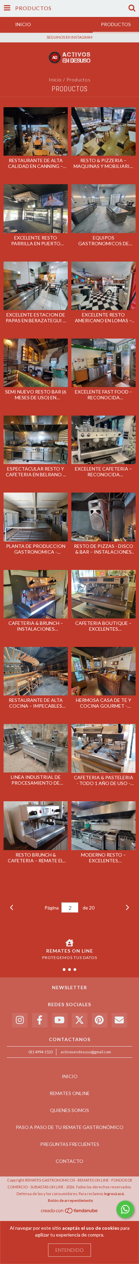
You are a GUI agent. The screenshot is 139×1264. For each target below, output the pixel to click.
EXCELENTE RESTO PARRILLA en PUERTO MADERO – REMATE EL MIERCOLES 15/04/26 (35, 240)
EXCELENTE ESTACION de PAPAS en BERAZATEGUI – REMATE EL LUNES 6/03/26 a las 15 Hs (35, 317)
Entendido (69, 1250)
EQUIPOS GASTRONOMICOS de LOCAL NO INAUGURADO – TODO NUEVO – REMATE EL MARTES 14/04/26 (103, 240)
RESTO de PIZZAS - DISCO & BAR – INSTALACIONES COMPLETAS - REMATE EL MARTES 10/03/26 (103, 549)
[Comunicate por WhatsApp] (125, 1209)
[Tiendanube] (69, 1212)
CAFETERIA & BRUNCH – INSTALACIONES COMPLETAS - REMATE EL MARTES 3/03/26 (35, 626)
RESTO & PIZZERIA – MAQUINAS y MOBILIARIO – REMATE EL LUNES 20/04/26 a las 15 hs (104, 163)
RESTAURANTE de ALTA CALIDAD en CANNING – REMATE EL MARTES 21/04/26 (35, 163)
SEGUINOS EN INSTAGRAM (69, 37)
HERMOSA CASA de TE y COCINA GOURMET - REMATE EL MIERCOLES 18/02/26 (103, 703)
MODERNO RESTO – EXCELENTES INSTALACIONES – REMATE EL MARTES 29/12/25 (103, 857)
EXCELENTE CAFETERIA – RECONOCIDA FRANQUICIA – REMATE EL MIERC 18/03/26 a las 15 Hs (103, 471)
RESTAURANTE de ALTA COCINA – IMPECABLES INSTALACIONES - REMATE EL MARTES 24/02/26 (35, 703)
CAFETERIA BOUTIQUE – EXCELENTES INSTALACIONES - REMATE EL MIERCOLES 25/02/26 (103, 626)
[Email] (119, 1020)
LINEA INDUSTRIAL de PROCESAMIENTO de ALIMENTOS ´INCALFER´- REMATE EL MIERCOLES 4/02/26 (35, 780)
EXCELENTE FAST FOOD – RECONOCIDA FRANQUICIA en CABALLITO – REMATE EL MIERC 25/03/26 (103, 394)
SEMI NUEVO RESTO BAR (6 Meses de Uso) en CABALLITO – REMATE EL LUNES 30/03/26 (35, 394)
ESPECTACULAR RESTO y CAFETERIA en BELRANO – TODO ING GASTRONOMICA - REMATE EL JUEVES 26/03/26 (35, 471)
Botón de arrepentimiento (70, 1200)
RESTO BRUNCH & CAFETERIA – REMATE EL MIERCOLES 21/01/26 (35, 857)
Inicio (55, 79)
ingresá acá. (114, 1193)
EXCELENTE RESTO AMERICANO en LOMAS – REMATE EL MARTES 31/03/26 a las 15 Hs (103, 317)
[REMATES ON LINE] (69, 942)
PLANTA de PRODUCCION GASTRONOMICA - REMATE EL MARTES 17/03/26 (35, 549)
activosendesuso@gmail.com (86, 1052)
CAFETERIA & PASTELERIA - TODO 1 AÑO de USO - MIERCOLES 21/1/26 (103, 780)
